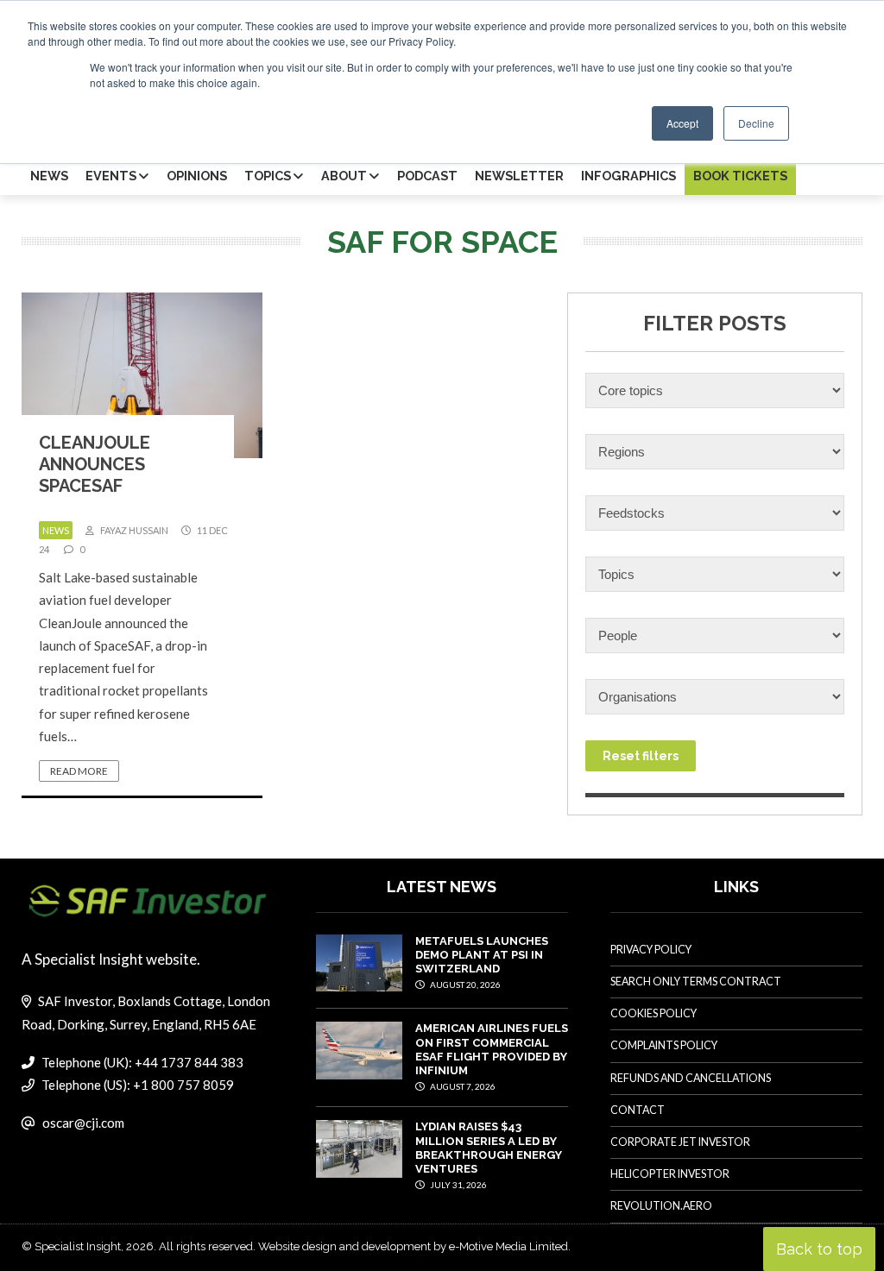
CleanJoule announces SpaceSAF (94, 464)
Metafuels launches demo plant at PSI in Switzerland (481, 955)
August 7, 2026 (462, 1086)
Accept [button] (682, 123)
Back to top (819, 1249)
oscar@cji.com (83, 1122)
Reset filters (641, 756)
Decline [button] (756, 123)
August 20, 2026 (464, 984)
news (55, 530)
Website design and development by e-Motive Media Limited (413, 1246)
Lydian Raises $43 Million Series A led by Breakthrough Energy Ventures (488, 1147)
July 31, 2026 (457, 1185)
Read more (79, 770)
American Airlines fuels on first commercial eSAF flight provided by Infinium (491, 1049)
